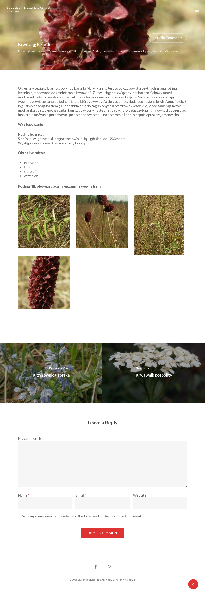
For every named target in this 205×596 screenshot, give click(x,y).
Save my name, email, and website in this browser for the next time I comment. (82, 516)
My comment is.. (30, 438)
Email (80, 495)
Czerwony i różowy (129, 51)
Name (23, 495)
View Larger (44, 217)
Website (139, 495)
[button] (197, 10)
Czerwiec (108, 51)
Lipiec (147, 51)
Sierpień (158, 51)
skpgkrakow (31, 51)
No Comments (171, 37)
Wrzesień (171, 51)
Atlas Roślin (92, 51)
